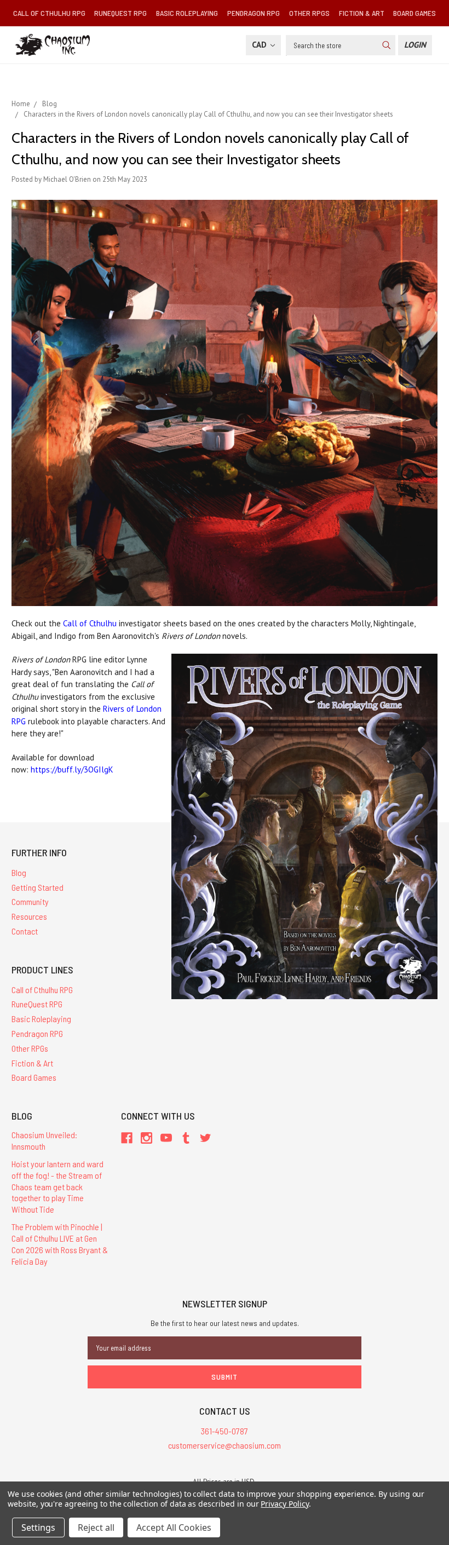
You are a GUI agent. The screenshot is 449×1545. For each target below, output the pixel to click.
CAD (260, 44)
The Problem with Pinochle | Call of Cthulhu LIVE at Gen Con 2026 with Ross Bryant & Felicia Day (59, 1243)
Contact (24, 931)
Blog (18, 872)
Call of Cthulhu (90, 623)
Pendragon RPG (253, 13)
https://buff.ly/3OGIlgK (72, 769)
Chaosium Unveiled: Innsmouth (44, 1140)
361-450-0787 (224, 1431)
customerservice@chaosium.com (224, 1445)
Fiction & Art (361, 13)
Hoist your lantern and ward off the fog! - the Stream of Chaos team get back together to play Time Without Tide (57, 1186)
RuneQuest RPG (120, 13)
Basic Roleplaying (187, 13)
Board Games (414, 13)
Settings (38, 1527)
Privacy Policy (284, 1503)
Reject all (96, 1527)
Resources (29, 916)
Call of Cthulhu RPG (49, 13)
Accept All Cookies (173, 1527)
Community (30, 901)
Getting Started (37, 887)
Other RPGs (309, 13)
